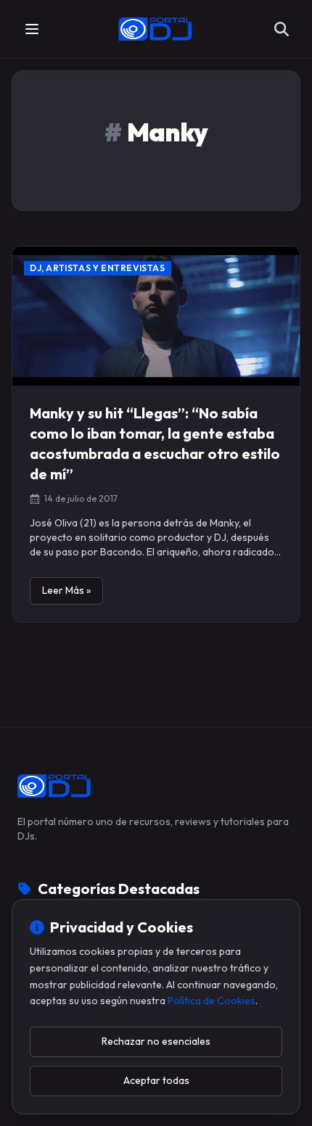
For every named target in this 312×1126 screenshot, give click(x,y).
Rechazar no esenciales (156, 1041)
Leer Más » (66, 590)
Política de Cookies (211, 1000)
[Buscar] (281, 29)
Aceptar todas (156, 1080)
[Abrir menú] (31, 29)
